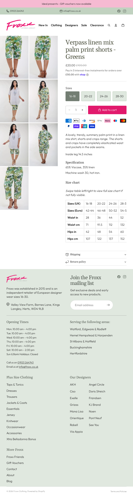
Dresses (11, 391)
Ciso (72, 391)
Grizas (74, 405)
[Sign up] (108, 305)
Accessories (14, 433)
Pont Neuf (95, 418)
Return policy (78, 261)
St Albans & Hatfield (83, 341)
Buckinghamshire (81, 347)
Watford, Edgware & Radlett (88, 329)
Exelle (74, 398)
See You (94, 425)
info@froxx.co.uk (72, 10)
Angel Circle (96, 384)
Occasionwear (15, 427)
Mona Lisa (76, 411)
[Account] (115, 25)
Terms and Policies (118, 491)
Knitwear (12, 421)
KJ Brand (95, 405)
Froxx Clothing (19, 491)
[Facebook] (119, 11)
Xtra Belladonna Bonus (21, 439)
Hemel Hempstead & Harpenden (91, 335)
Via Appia (76, 431)
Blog (9, 481)
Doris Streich (97, 391)
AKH (73, 384)
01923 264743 (17, 10)
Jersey (10, 415)
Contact (11, 469)
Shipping (75, 254)
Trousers (11, 397)
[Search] (109, 25)
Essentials (12, 409)
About (10, 475)
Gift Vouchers (15, 463)
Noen (92, 411)
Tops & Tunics (15, 384)
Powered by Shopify (36, 491)
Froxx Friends (15, 457)
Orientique (77, 418)
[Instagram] (125, 11)
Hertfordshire (78, 353)
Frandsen (95, 398)
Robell (74, 425)
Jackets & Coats (16, 403)
